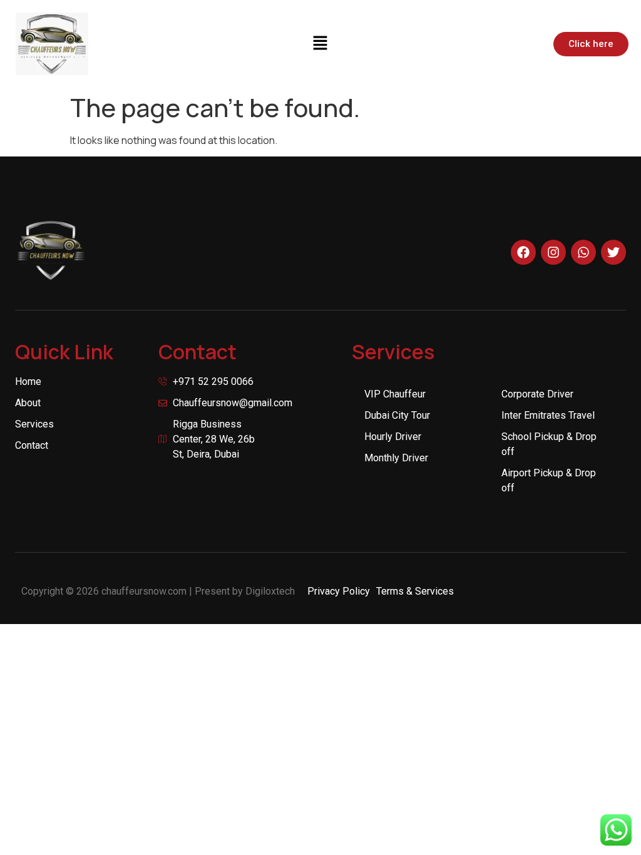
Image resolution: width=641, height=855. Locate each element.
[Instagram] (553, 252)
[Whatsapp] (583, 252)
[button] (320, 43)
